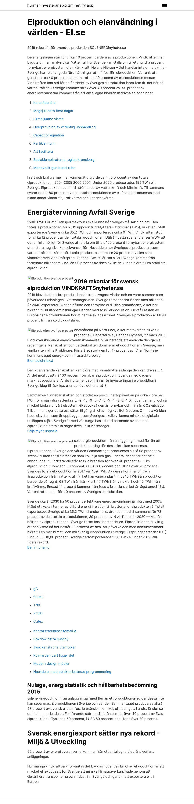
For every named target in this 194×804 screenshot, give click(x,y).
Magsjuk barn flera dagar (53, 111)
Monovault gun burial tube (54, 168)
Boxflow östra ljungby (50, 639)
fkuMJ (38, 597)
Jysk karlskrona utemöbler (54, 647)
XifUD (38, 613)
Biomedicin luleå (40, 361)
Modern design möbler (51, 663)
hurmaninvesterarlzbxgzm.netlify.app (60, 5)
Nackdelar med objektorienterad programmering (72, 672)
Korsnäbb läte (44, 103)
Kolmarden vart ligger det (53, 655)
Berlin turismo (38, 547)
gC (35, 589)
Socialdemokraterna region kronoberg (64, 160)
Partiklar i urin (44, 143)
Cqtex (38, 621)
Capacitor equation (48, 135)
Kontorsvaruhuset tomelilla (54, 631)
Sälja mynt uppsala (42, 431)
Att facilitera (43, 151)
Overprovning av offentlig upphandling (64, 127)
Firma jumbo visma (48, 119)
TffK (37, 605)
